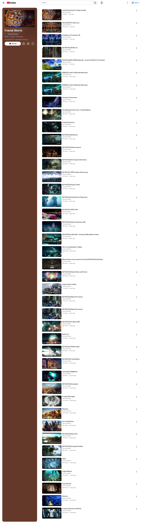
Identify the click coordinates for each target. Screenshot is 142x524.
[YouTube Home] (11, 2)
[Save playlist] (24, 44)
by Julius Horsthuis (13, 34)
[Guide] (3, 3)
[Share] (28, 44)
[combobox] (67, 3)
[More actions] (33, 44)
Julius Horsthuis (66, 12)
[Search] (95, 3)
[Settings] (127, 3)
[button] (20, 18)
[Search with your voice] (102, 3)
